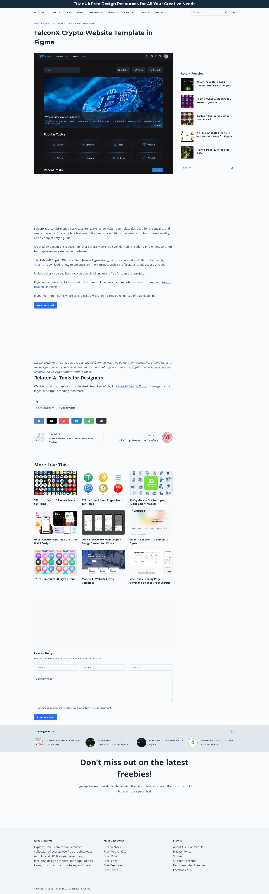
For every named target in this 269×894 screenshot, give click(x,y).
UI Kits (111, 12)
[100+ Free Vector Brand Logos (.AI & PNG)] (38, 742)
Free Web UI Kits (115, 851)
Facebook (179, 870)
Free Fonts (111, 870)
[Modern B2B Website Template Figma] (151, 522)
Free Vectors (112, 847)
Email (87, 667)
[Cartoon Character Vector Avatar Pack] (187, 118)
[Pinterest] (64, 421)
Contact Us (195, 847)
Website (135, 667)
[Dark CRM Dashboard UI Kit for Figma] (141, 742)
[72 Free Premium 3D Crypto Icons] (55, 562)
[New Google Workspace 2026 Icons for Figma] (193, 742)
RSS (191, 870)
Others (159, 12)
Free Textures (113, 865)
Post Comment (45, 717)
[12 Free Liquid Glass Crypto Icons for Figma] (103, 483)
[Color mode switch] (234, 12)
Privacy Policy (182, 851)
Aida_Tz (39, 264)
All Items (39, 12)
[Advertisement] (103, 200)
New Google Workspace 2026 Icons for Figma (217, 742)
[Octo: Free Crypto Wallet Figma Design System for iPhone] (103, 522)
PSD (69, 12)
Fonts (142, 12)
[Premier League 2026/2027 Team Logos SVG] (187, 101)
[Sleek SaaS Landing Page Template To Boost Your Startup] (151, 562)
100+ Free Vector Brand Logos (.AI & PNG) (63, 742)
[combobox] (205, 168)
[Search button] (226, 12)
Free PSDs (110, 856)
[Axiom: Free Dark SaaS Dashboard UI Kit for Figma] (187, 84)
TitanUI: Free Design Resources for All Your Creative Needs (135, 3)
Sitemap (178, 856)
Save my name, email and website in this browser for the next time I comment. (74, 707)
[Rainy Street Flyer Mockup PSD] (187, 152)
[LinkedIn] (76, 421)
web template (67, 407)
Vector (57, 12)
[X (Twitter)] (52, 421)
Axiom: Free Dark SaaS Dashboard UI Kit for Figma (113, 742)
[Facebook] (39, 421)
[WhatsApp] (89, 421)
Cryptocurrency (45, 407)
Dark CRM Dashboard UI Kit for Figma (166, 742)
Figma (80, 12)
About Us (179, 847)
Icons (127, 12)
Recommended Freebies (189, 865)
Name (40, 667)
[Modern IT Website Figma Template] (103, 562)
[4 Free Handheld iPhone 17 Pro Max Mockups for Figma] (187, 135)
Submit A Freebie (184, 861)
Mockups (94, 12)
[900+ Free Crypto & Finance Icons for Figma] (55, 483)
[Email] (101, 421)
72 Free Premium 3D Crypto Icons (54, 579)
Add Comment (45, 678)
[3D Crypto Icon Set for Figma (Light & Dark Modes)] (151, 483)
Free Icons (110, 861)
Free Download (45, 305)
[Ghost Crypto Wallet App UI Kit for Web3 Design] (55, 522)
